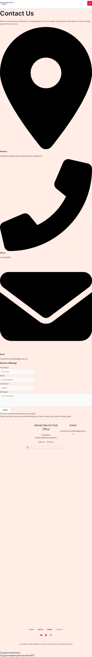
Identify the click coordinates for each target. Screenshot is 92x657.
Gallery (49, 629)
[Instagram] (51, 635)
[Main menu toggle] (89, 3)
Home (31, 629)
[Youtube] (41, 635)
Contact (59, 629)
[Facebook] (46, 635)
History (40, 629)
